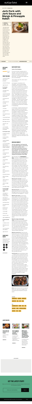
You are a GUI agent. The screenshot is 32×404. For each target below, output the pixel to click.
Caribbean (19, 298)
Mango (17, 308)
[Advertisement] (6, 266)
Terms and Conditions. (19, 399)
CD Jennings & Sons (15, 305)
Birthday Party (10, 8)
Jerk (25, 305)
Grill (23, 305)
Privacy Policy (13, 399)
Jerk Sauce (13, 308)
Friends (20, 305)
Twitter (27, 399)
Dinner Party (24, 298)
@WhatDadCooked (17, 61)
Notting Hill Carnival (22, 308)
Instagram (26, 402)
